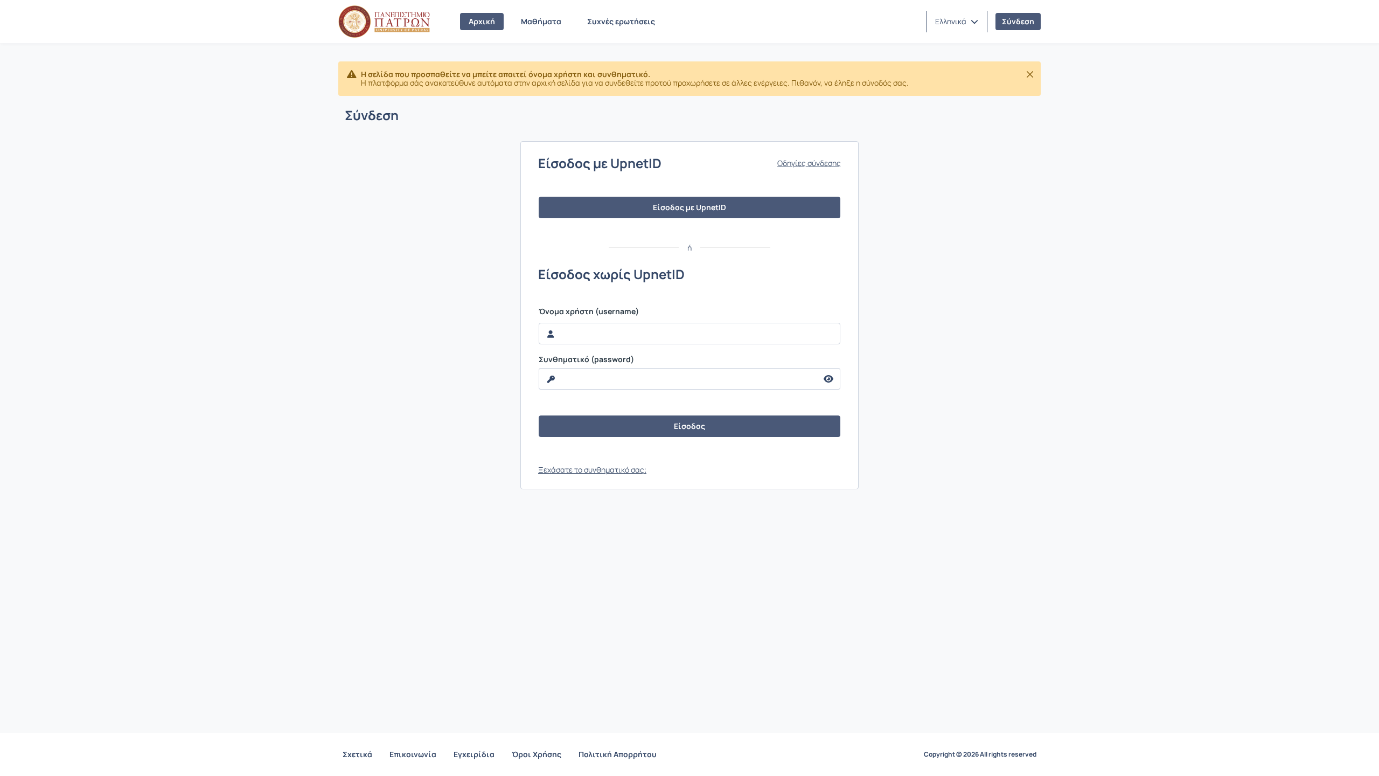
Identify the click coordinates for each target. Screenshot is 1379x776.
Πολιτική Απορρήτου (618, 754)
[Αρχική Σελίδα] (384, 21)
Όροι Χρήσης (536, 754)
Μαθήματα (541, 21)
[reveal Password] (828, 379)
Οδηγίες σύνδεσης (809, 163)
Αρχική (482, 21)
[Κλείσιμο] (1030, 74)
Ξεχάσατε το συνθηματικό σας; (592, 470)
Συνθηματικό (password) (586, 359)
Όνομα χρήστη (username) (589, 311)
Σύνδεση (1018, 21)
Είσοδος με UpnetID (689, 207)
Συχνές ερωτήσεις (621, 21)
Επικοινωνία (412, 754)
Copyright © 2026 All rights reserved (980, 754)
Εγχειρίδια (474, 754)
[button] (956, 21)
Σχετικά (357, 754)
